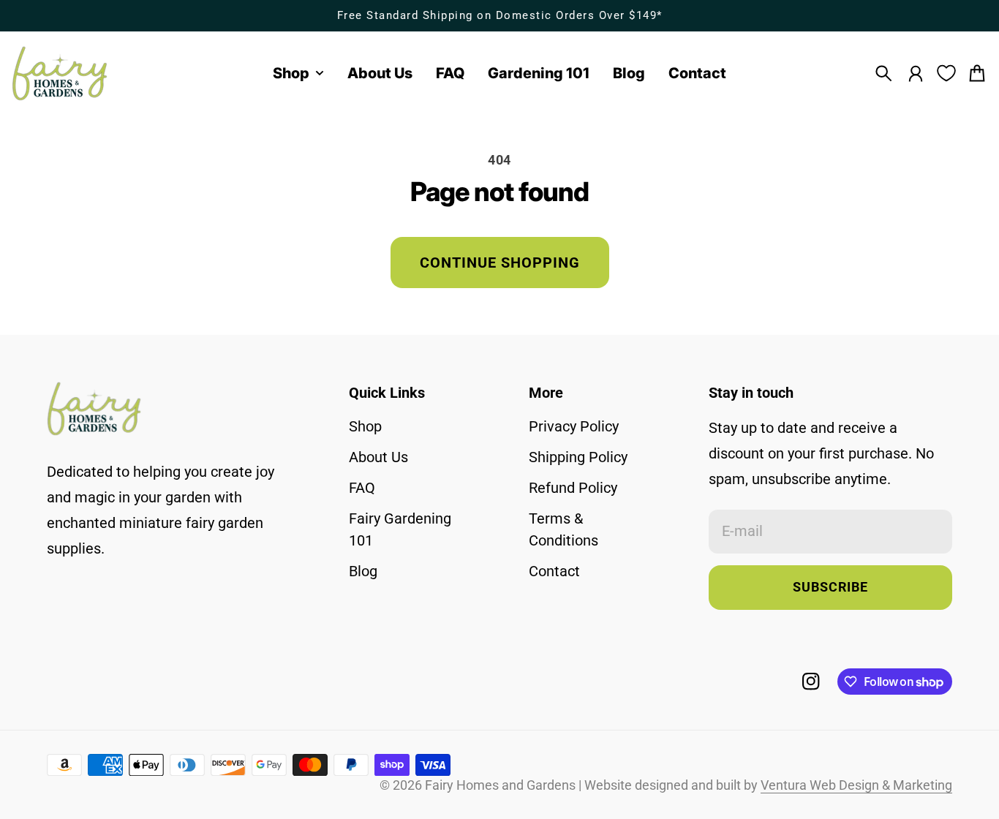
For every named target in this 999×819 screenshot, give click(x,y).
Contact (554, 571)
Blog (363, 571)
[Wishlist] (946, 73)
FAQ (362, 488)
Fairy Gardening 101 (400, 529)
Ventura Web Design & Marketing (856, 785)
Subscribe (830, 587)
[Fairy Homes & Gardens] (60, 73)
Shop (365, 426)
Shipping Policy (578, 457)
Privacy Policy (574, 426)
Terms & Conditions (563, 529)
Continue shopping (500, 262)
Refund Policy (573, 488)
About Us (378, 457)
